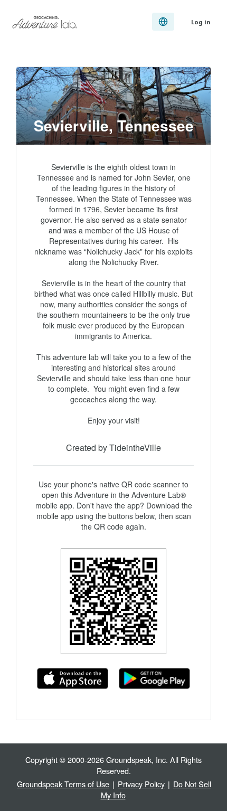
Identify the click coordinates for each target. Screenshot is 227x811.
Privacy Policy (141, 783)
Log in (201, 22)
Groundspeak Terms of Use (63, 783)
